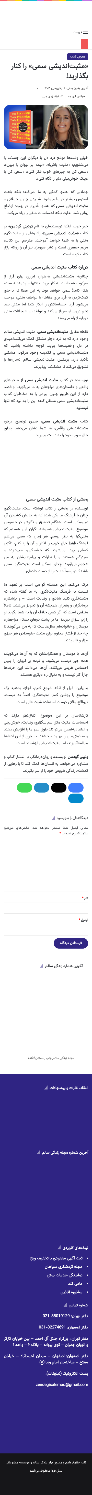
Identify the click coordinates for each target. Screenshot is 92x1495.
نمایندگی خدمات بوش (65, 1275)
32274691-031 (52, 1327)
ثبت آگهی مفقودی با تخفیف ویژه (56, 1258)
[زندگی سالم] (46, 14)
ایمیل (83, 920)
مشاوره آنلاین (72, 1292)
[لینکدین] (41, 788)
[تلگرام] (76, 798)
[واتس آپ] (24, 788)
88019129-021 (56, 1316)
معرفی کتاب (77, 56)
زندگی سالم (40, 1462)
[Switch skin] (15, 32)
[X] (58, 788)
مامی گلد (75, 1284)
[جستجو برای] (6, 32)
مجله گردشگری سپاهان (64, 1267)
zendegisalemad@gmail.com (62, 1385)
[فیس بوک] (76, 788)
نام (85, 898)
